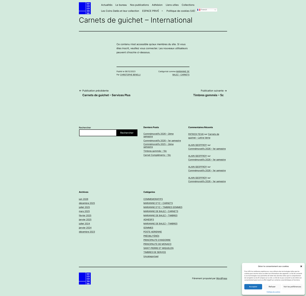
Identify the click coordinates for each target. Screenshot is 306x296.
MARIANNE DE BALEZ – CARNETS (160, 211)
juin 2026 (83, 199)
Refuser (272, 286)
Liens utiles (172, 4)
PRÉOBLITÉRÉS (151, 236)
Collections (188, 4)
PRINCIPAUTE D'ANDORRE (157, 240)
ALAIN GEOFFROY (197, 145)
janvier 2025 (85, 219)
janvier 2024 (85, 227)
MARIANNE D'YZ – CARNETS (158, 203)
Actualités (106, 4)
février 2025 (85, 215)
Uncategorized (150, 256)
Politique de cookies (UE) (181, 10)
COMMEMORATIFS (153, 199)
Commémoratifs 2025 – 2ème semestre (158, 145)
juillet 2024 (84, 223)
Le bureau (121, 4)
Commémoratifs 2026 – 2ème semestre (158, 135)
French (203, 9)
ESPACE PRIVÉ (150, 10)
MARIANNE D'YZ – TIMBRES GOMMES (162, 207)
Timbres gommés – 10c (155, 151)
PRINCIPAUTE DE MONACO (157, 244)
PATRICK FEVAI (196, 134)
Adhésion (157, 4)
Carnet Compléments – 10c (157, 155)
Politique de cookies (273, 292)
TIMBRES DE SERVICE (154, 252)
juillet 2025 (84, 207)
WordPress (221, 278)
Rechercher (85, 127)
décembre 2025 (87, 203)
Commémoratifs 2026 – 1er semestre (162, 140)
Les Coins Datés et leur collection (120, 10)
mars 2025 (84, 211)
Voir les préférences (292, 286)
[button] (301, 266)
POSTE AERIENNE (152, 231)
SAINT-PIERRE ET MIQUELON (158, 248)
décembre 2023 (87, 231)
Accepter (253, 286)
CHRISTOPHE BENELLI (130, 74)
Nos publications (139, 4)
